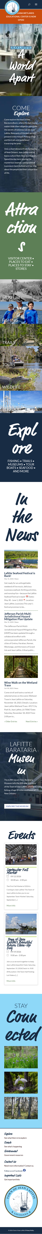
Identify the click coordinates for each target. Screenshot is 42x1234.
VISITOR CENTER (20, 258)
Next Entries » (32, 721)
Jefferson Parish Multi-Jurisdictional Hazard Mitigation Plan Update (18, 616)
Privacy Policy (29, 1230)
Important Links (12, 1175)
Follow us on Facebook (13, 1171)
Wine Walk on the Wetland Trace (20, 684)
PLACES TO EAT (20, 262)
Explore (8, 1134)
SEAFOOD (26, 468)
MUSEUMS (15, 464)
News (17, 579)
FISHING (13, 461)
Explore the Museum (17, 806)
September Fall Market (17, 871)
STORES (21, 268)
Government (10, 1151)
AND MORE (21, 471)
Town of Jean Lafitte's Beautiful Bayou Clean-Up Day (19, 944)
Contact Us (10, 1161)
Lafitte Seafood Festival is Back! (19, 574)
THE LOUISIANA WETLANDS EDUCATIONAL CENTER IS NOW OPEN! (21, 16)
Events (7, 1142)
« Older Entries (10, 721)
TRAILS (27, 461)
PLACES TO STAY (19, 265)
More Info (11, 905)
